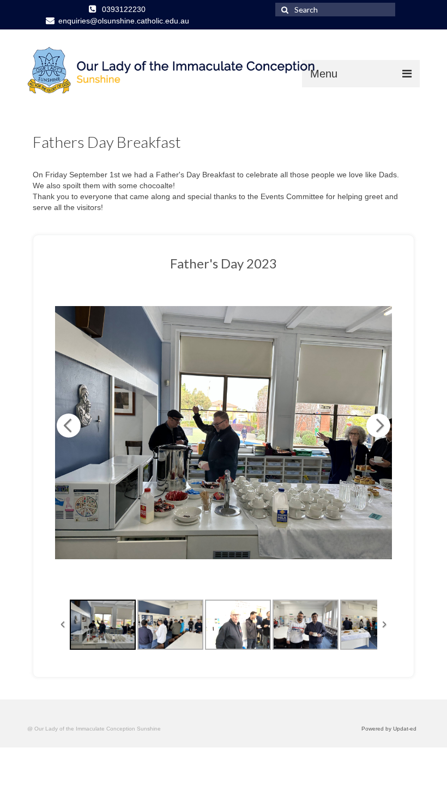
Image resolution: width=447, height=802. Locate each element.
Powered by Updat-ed (388, 729)
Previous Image (69, 426)
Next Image (378, 426)
